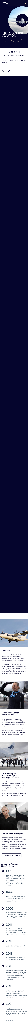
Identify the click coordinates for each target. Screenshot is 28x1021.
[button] (18, 3)
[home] (5, 3)
